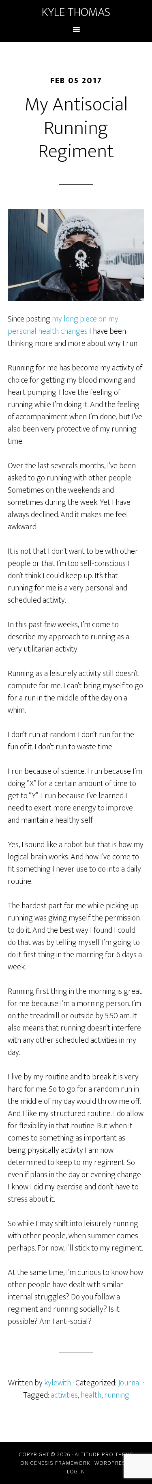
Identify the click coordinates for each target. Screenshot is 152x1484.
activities (64, 1395)
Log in (76, 1471)
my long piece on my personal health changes (63, 325)
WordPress (111, 1463)
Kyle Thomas (76, 12)
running (116, 1395)
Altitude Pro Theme (104, 1454)
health (91, 1395)
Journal (129, 1383)
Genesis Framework (60, 1463)
